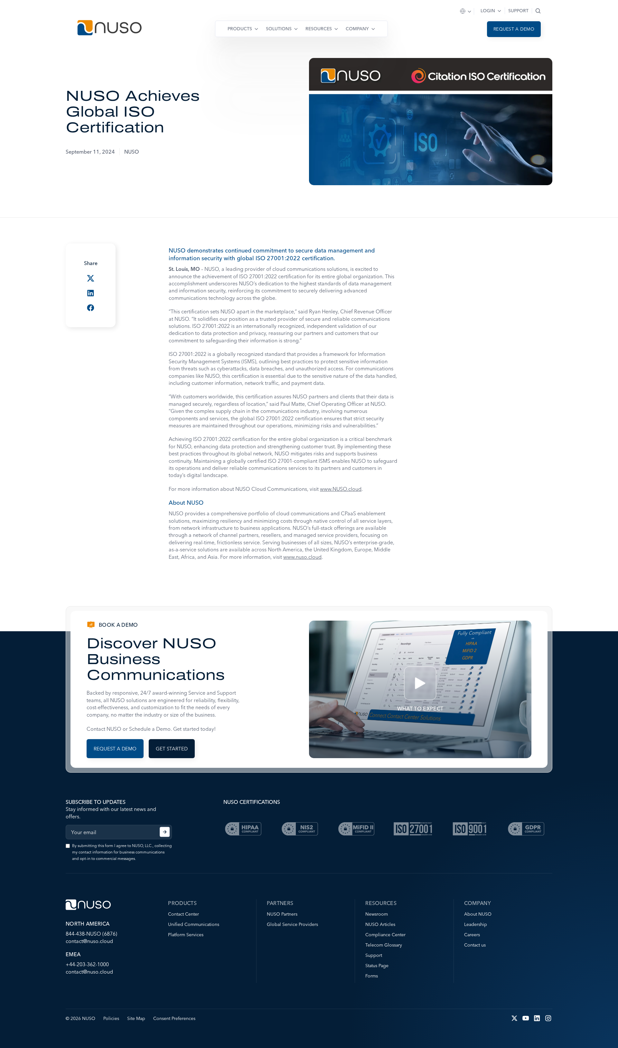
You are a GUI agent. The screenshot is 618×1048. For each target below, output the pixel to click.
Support (518, 11)
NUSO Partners (282, 914)
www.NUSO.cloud (340, 489)
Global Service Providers (292, 924)
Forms (371, 976)
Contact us (475, 945)
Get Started (172, 749)
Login (488, 11)
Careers (472, 935)
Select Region (466, 11)
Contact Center (183, 914)
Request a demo (513, 29)
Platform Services (185, 935)
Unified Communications (193, 924)
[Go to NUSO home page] (109, 28)
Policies (111, 1018)
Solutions (279, 29)
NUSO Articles (380, 924)
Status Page (377, 965)
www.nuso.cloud (302, 557)
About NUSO (478, 914)
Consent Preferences (174, 1018)
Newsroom (376, 914)
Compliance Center (385, 935)
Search (538, 11)
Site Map (136, 1018)
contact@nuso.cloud (89, 941)
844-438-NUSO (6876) (91, 933)
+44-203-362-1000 (87, 964)
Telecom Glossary (383, 945)
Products (240, 29)
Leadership (475, 924)
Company (357, 29)
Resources (318, 29)
